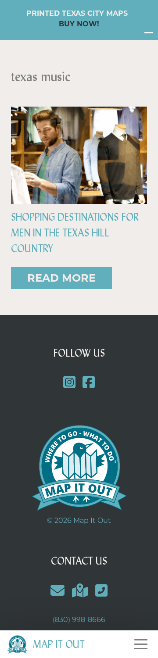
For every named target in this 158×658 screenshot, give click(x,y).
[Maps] (80, 590)
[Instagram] (69, 383)
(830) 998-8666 (79, 619)
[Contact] (58, 590)
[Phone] (101, 590)
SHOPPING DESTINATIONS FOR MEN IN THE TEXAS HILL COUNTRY (75, 233)
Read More (61, 278)
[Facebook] (89, 383)
